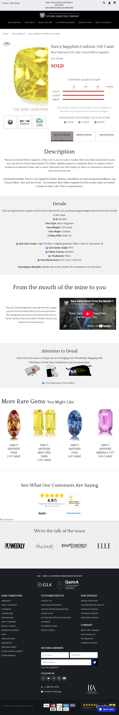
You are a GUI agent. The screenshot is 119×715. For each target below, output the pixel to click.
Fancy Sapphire (18, 34)
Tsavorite (6, 609)
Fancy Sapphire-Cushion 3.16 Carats (44, 34)
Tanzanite (6, 601)
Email (17, 3)
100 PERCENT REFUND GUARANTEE (56, 618)
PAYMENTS (45, 622)
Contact (5, 3)
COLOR (70, 122)
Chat (11, 3)
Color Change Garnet (12, 651)
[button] (114, 2)
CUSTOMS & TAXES (49, 626)
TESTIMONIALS (87, 639)
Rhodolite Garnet (10, 630)
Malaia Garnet (8, 626)
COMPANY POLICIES (89, 643)
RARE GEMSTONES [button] (14, 22)
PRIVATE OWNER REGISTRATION (54, 609)
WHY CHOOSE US (88, 634)
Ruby (3, 634)
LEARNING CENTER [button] (85, 22)
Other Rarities (8, 656)
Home (5, 34)
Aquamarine (7, 618)
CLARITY (85, 122)
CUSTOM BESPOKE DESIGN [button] (65, 22)
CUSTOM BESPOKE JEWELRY (92, 605)
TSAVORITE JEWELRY (89, 613)
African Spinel (8, 639)
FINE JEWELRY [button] (30, 22)
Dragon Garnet (9, 647)
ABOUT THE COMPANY (90, 630)
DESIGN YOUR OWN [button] (45, 22)
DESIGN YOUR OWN (89, 601)
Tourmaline (7, 613)
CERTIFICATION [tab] (106, 135)
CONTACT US (46, 601)
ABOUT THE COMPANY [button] (103, 22)
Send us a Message (52, 691)
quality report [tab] (62, 135)
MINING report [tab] (84, 135)
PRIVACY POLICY (48, 630)
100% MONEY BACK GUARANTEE (59, 8)
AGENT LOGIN (47, 613)
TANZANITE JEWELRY (90, 609)
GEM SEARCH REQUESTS (51, 605)
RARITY (101, 122)
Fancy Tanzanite (9, 605)
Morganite (6, 643)
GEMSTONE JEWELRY (90, 618)
